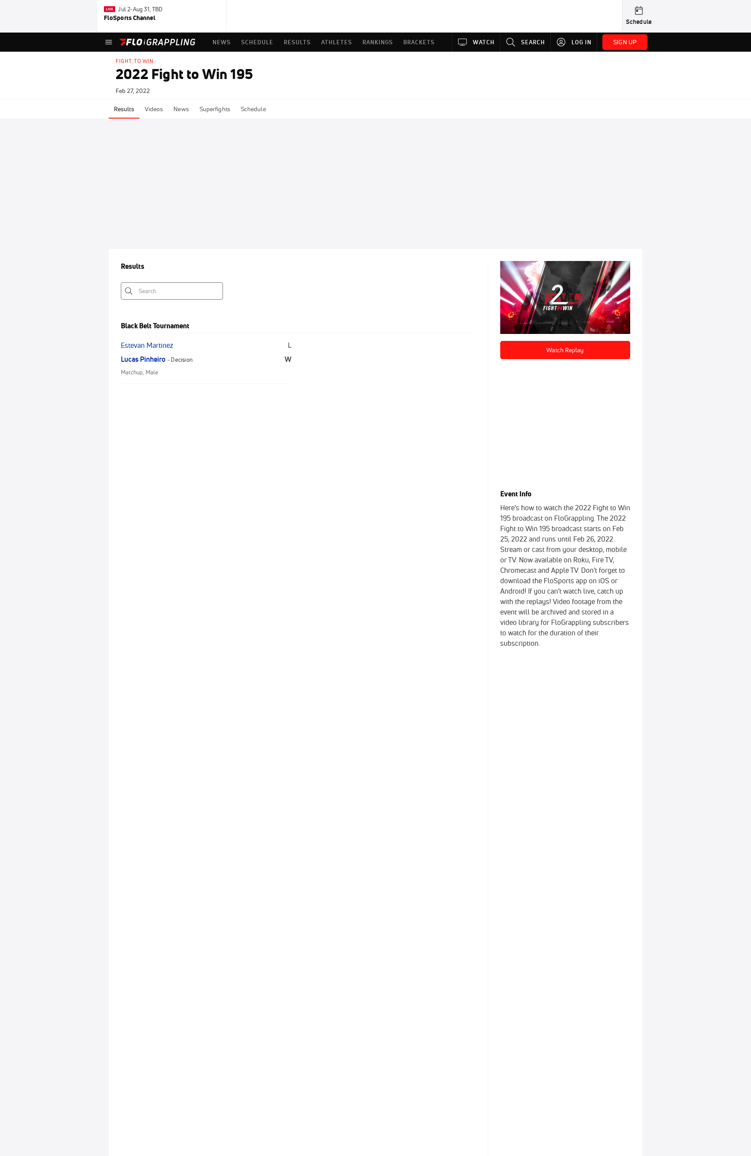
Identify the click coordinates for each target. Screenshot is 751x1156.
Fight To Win (134, 61)
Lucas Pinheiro (143, 359)
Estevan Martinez (147, 345)
